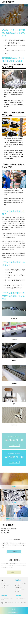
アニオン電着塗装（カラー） (20, 599)
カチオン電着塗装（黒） (20, 602)
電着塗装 (18, 595)
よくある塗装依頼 (14, 551)
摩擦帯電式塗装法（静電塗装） (6, 603)
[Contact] (12, 609)
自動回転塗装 (18, 587)
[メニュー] (25, 2)
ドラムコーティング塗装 (20, 583)
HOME (2, 580)
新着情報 (3, 583)
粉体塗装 (4, 595)
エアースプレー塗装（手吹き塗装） (20, 590)
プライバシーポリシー (6, 585)
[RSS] (14, 609)
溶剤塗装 (18, 580)
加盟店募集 (3, 587)
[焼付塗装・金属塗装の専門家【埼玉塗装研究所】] (8, 2)
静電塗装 (17, 585)
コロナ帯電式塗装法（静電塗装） (6, 599)
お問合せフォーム (14, 572)
